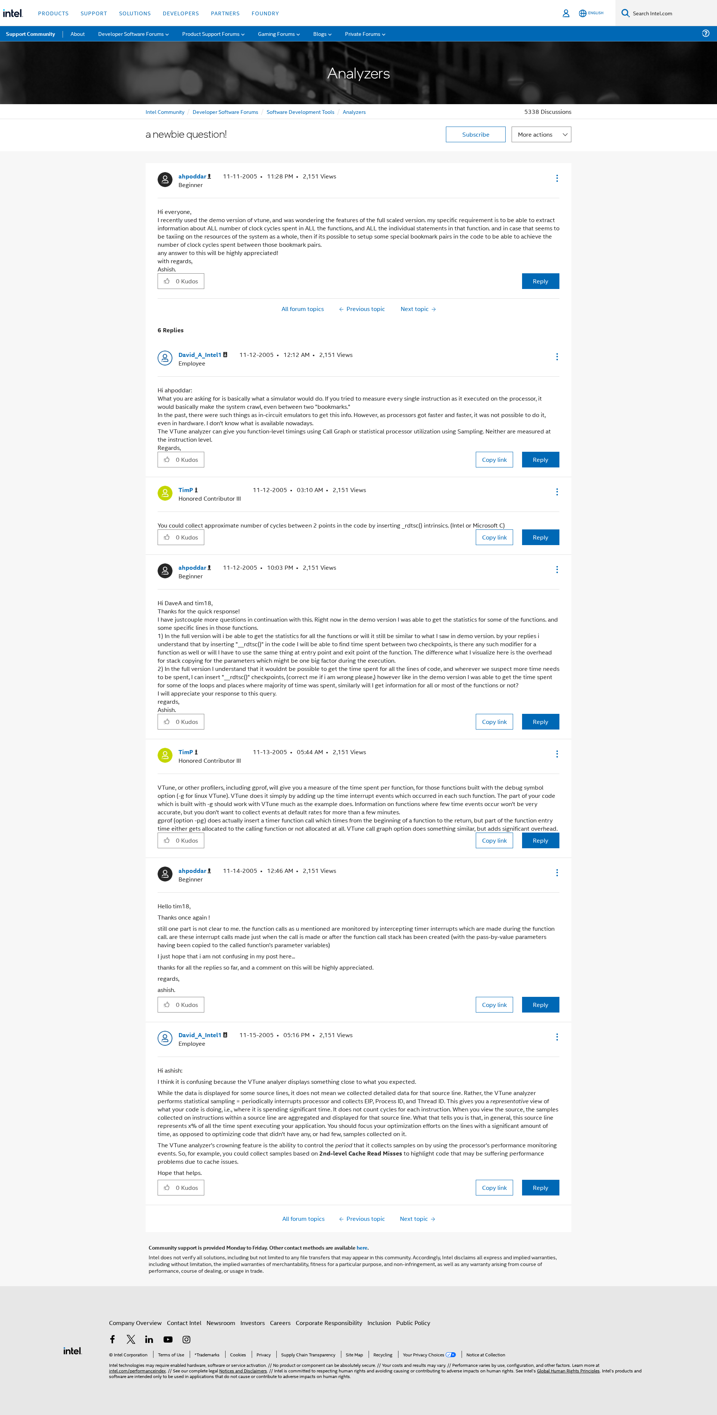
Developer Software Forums (225, 111)
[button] (556, 178)
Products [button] (53, 13)
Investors (252, 1322)
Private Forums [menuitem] (363, 33)
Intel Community (165, 111)
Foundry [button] (265, 13)
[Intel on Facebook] (112, 1340)
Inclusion (379, 1322)
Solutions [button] (135, 13)
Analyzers (354, 111)
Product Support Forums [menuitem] (211, 33)
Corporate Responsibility (329, 1322)
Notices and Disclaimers (243, 1370)
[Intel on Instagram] (186, 1340)
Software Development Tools (301, 111)
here (362, 1247)
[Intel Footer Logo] (72, 1350)
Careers (280, 1322)
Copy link (494, 459)
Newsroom (221, 1322)
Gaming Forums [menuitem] (276, 33)
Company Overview (135, 1322)
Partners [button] (225, 13)
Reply (540, 281)
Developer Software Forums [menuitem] (131, 33)
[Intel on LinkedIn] (149, 1340)
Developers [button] (181, 13)
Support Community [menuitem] (30, 33)
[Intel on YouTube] (168, 1340)
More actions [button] (535, 134)
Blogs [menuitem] (320, 33)
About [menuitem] (78, 33)
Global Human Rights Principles (568, 1370)
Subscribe (476, 134)
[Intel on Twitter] (131, 1340)
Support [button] (94, 13)
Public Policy (413, 1322)
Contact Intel (184, 1322)
